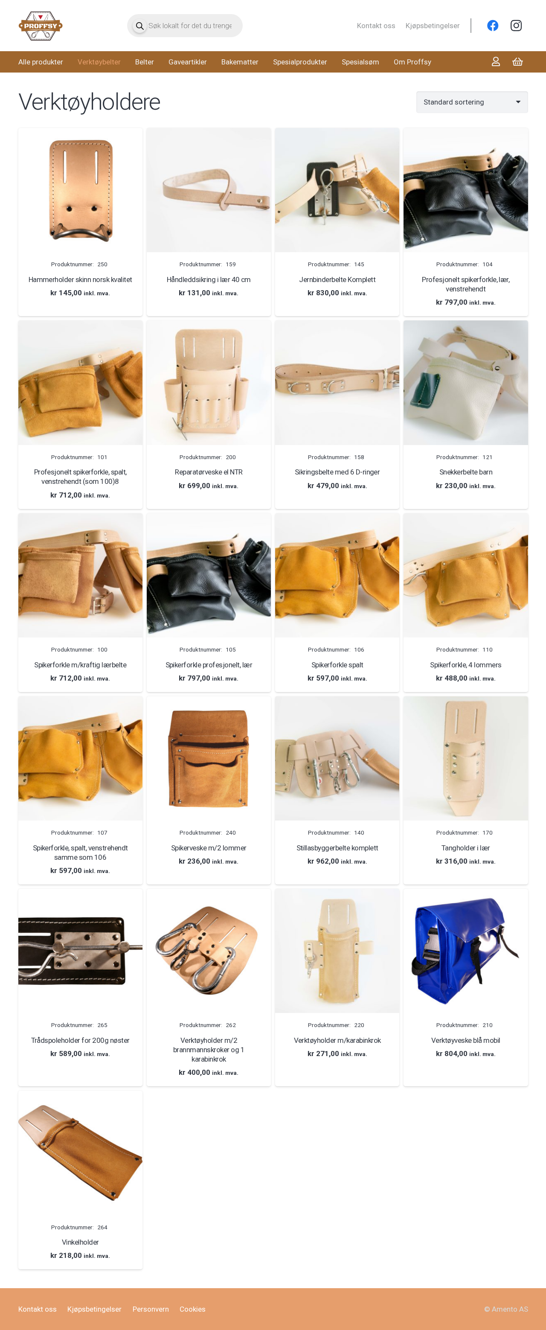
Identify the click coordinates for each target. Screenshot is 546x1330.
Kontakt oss (376, 25)
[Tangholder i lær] (466, 758)
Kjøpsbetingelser (433, 25)
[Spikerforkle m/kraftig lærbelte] (80, 575)
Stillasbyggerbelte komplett (337, 848)
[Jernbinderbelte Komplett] (337, 190)
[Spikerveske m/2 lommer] (209, 758)
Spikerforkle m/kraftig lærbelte (80, 665)
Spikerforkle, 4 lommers (465, 665)
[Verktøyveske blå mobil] (466, 951)
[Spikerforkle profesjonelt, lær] (209, 575)
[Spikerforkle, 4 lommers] (466, 575)
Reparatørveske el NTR (208, 472)
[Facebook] (493, 25)
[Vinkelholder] (80, 1153)
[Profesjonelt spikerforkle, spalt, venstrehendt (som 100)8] (80, 382)
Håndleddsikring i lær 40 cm (209, 279)
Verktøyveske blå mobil (465, 1040)
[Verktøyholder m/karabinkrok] (337, 951)
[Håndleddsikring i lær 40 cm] (209, 190)
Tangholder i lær (465, 848)
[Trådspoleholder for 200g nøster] (80, 951)
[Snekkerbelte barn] (466, 382)
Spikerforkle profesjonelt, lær (209, 665)
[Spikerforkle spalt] (337, 575)
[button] (80, 308)
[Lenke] (40, 25)
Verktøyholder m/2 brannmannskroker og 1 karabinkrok (208, 1049)
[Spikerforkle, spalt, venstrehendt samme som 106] (80, 758)
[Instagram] (516, 25)
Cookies (193, 1309)
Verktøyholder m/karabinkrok (337, 1040)
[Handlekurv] (517, 62)
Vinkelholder (80, 1242)
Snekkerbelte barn (465, 472)
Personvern (151, 1309)
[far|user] (496, 61)
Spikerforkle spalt (337, 665)
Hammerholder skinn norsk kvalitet (80, 279)
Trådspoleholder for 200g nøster (80, 1040)
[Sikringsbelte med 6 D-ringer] (337, 382)
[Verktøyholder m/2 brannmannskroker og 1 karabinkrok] (209, 951)
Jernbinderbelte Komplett (337, 279)
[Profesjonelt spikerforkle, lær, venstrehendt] (466, 190)
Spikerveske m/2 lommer (209, 848)
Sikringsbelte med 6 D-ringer (337, 472)
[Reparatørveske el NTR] (209, 382)
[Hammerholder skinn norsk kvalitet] (80, 190)
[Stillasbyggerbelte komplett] (337, 758)
